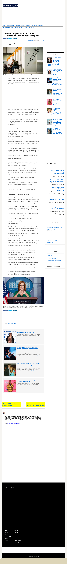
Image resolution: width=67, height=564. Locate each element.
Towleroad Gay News (34, 5)
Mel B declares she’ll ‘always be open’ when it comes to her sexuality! (19, 27)
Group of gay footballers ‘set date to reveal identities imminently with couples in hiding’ (54, 227)
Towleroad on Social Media (54, 260)
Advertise (50, 255)
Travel (6, 532)
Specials (7, 542)
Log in (37, 556)
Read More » (38, 355)
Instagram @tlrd (50, 242)
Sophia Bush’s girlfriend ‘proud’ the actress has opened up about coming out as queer (23, 25)
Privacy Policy (51, 262)
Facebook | (56, 240)
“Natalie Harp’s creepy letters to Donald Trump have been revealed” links (57, 209)
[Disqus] (23, 428)
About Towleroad (52, 258)
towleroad (13, 323)
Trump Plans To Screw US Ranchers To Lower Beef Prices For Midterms (56, 189)
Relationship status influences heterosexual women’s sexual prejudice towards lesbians (55, 112)
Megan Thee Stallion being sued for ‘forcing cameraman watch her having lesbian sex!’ (22, 29)
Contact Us (50, 257)
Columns (7, 540)
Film (6, 534)
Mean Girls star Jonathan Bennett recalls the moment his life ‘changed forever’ (28, 364)
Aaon (9, 323)
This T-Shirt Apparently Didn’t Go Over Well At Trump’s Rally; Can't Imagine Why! (56, 172)
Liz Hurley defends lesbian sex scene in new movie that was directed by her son (55, 132)
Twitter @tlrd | (50, 240)
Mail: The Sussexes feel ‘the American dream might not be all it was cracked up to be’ (56, 199)
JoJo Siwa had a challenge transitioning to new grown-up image (57, 122)
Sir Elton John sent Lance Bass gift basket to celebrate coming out (28, 380)
